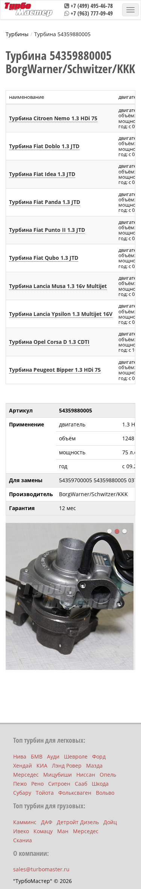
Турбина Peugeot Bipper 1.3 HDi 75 (55, 369)
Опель (108, 774)
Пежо (20, 783)
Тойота (45, 792)
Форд (99, 756)
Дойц (110, 822)
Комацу (43, 831)
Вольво (105, 792)
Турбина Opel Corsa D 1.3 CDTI (49, 341)
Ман (62, 831)
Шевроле (76, 756)
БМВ (36, 756)
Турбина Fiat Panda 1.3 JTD (44, 201)
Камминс (24, 822)
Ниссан (85, 774)
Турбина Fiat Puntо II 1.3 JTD (47, 229)
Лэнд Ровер (67, 765)
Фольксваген (74, 792)
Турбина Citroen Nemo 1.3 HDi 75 (53, 118)
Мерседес (26, 774)
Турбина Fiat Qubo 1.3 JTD (43, 257)
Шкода (100, 783)
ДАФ (46, 822)
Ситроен (59, 783)
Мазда (94, 765)
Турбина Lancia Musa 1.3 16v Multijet (58, 286)
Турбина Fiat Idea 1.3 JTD (42, 174)
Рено (37, 783)
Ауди (53, 756)
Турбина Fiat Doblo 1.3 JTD (44, 146)
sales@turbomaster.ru (41, 869)
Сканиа (22, 840)
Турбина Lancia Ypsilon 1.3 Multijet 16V (60, 313)
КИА (41, 765)
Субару (22, 792)
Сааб (81, 783)
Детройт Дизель (78, 822)
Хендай (22, 765)
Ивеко (21, 831)
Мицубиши (57, 774)
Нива (19, 756)
